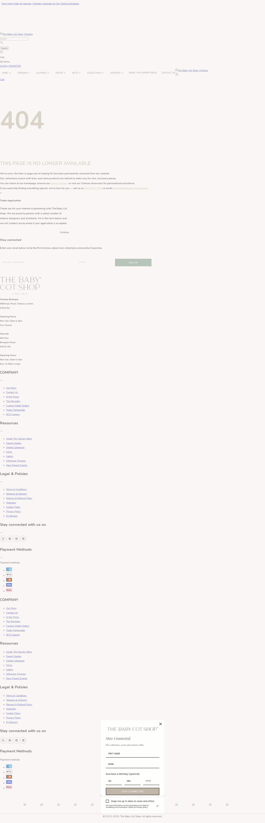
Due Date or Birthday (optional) (123, 774)
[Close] (160, 724)
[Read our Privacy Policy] (157, 806)
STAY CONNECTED (132, 791)
